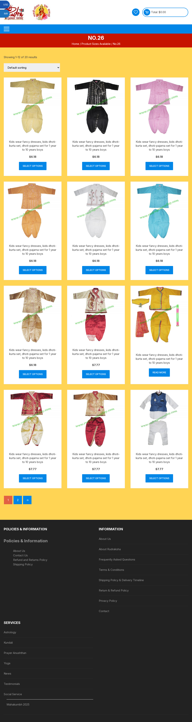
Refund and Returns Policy (30, 560)
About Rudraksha (110, 549)
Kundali (8, 642)
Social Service (13, 694)
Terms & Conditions (111, 570)
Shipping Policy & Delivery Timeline (121, 580)
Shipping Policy (23, 564)
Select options (33, 166)
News (7, 673)
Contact (104, 611)
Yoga (7, 663)
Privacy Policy (108, 601)
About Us (19, 551)
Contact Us (20, 555)
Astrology (10, 632)
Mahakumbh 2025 (18, 704)
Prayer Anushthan (15, 653)
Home (75, 43)
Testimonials (12, 684)
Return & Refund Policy (114, 590)
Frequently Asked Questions (117, 559)
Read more (159, 372)
